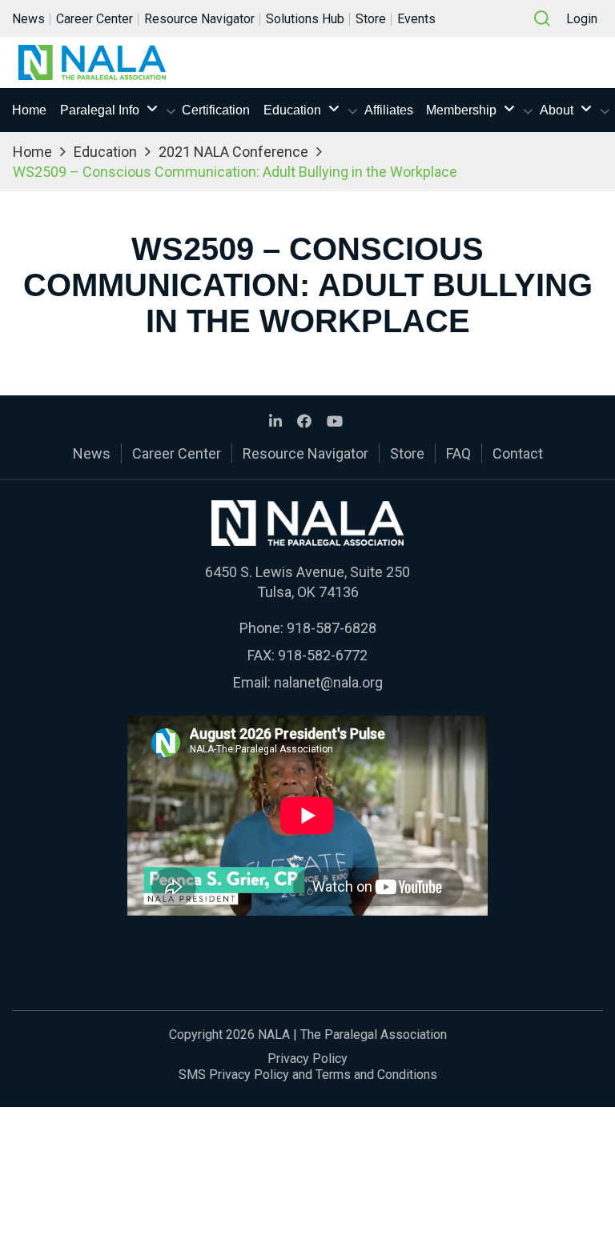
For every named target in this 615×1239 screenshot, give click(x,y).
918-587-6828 (331, 628)
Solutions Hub (305, 18)
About (556, 110)
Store (371, 18)
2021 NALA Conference (233, 151)
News (28, 18)
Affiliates (388, 110)
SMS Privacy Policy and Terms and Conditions (308, 1074)
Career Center (94, 18)
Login (581, 18)
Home (29, 110)
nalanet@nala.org (328, 682)
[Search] (542, 18)
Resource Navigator (199, 18)
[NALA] (92, 62)
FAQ (458, 453)
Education (292, 110)
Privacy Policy (307, 1058)
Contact (517, 453)
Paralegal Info (99, 110)
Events (416, 18)
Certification (216, 110)
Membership (461, 110)
